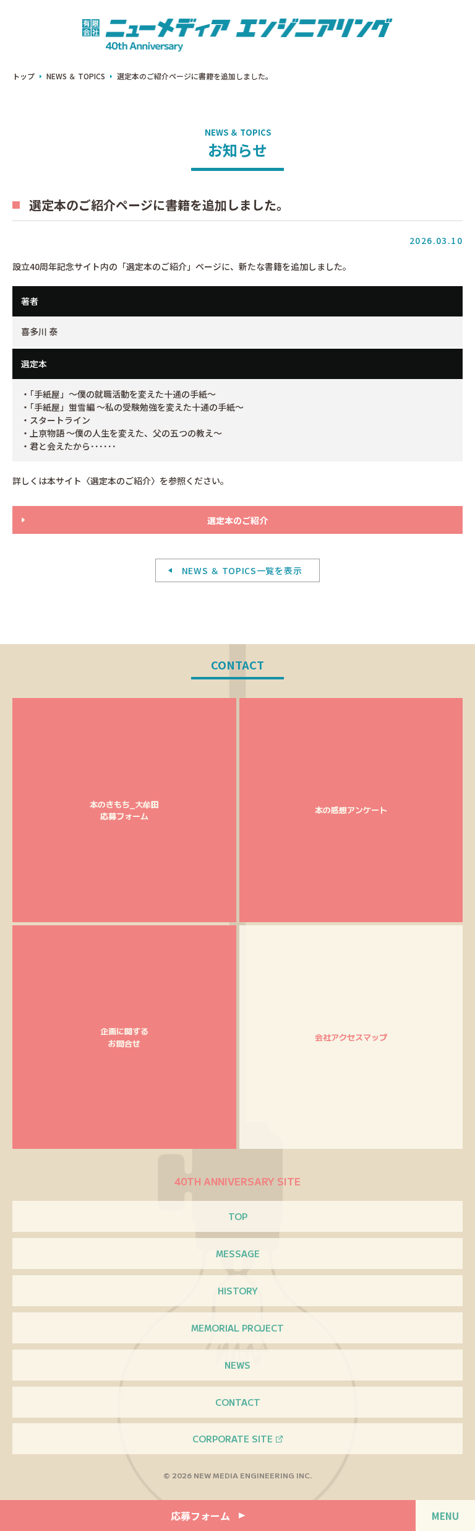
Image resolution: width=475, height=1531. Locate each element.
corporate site (232, 1439)
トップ (23, 76)
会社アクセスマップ (351, 1037)
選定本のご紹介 (237, 520)
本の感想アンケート (351, 810)
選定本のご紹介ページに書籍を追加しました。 (195, 76)
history (238, 1291)
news (237, 1365)
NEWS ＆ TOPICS (75, 76)
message (238, 1253)
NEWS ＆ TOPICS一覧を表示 (242, 570)
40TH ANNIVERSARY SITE (237, 1181)
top (237, 1216)
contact (237, 1402)
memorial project (237, 1328)
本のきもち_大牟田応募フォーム (124, 810)
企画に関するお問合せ (124, 1037)
